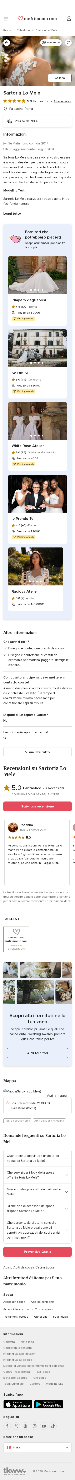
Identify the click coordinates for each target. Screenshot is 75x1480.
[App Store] (17, 1407)
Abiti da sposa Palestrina (49, 1120)
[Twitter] (16, 1426)
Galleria (60, 78)
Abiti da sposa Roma (17, 1120)
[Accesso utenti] (69, 18)
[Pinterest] (25, 1426)
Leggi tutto (12, 214)
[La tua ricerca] (6, 42)
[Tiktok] (53, 1426)
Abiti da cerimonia (42, 1302)
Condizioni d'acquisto (17, 1348)
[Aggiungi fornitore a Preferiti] (68, 42)
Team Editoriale (13, 1383)
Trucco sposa (44, 1309)
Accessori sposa (14, 1302)
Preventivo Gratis (37, 1252)
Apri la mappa (57, 1095)
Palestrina (24, 30)
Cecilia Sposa (45, 1267)
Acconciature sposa (16, 1309)
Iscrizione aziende (15, 1378)
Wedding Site (55, 1383)
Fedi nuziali (60, 1316)
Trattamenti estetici (16, 1316)
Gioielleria (41, 1316)
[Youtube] (44, 1426)
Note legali (28, 1342)
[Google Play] (48, 1407)
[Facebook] (7, 1426)
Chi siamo (39, 1378)
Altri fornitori (37, 1053)
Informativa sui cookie (17, 1360)
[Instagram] (34, 1426)
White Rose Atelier (28, 445)
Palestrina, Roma (21, 109)
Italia (16, 1447)
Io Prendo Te (23, 518)
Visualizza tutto (37, 752)
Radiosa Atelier (25, 591)
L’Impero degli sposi (29, 300)
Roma (7, 30)
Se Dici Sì (20, 373)
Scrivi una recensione (37, 806)
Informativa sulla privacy (19, 1354)
